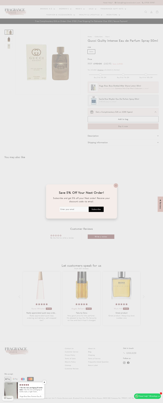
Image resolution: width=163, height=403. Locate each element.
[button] (44, 382)
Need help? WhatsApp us (149, 396)
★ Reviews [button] (160, 204)
